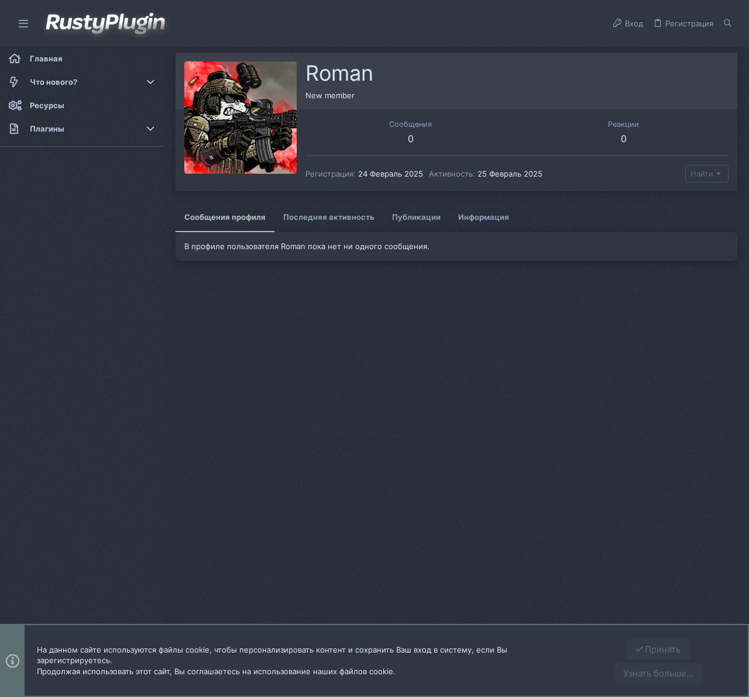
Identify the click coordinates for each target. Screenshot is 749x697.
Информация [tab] (483, 217)
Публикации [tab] (416, 217)
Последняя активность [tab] (328, 217)
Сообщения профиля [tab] (225, 217)
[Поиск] (727, 23)
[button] (23, 23)
